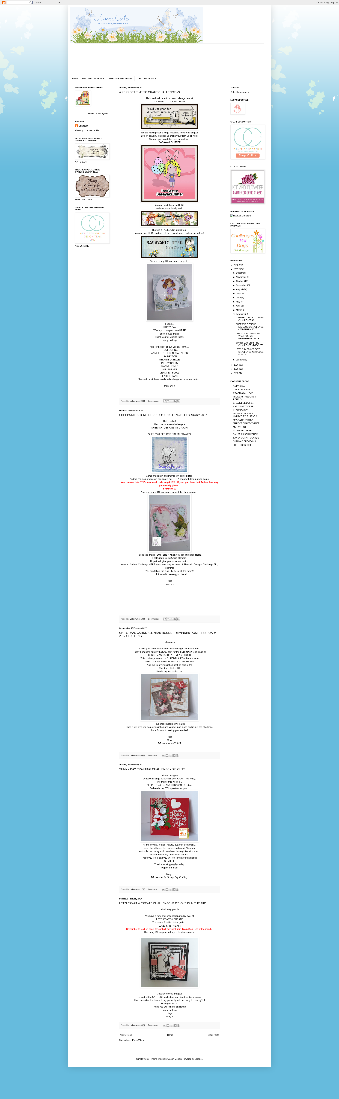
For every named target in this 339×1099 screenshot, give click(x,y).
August (239, 289)
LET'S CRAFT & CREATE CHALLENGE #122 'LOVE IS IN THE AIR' (162, 903)
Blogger (198, 1059)
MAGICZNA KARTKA (243, 420)
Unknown (83, 126)
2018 (236, 265)
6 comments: (153, 401)
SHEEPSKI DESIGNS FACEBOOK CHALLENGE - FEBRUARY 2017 (163, 415)
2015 (236, 369)
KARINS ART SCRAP (243, 406)
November (241, 277)
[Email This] (164, 401)
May (238, 302)
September (241, 285)
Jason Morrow (175, 1059)
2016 (236, 365)
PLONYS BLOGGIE (242, 430)
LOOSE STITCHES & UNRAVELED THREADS (245, 414)
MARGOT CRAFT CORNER (246, 423)
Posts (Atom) (138, 1040)
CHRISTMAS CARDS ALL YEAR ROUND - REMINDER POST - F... (248, 336)
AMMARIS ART (240, 386)
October (240, 281)
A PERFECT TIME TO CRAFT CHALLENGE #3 (149, 92)
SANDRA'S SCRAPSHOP (245, 434)
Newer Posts (126, 1035)
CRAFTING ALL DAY (243, 393)
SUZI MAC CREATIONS (244, 441)
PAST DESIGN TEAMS (93, 78)
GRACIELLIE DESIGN (243, 403)
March (239, 310)
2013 (236, 373)
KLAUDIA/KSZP (240, 410)
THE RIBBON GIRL (242, 445)
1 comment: (153, 755)
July (238, 293)
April (238, 306)
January (240, 360)
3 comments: (153, 619)
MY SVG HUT (239, 427)
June (238, 297)
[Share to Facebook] (175, 401)
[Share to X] (171, 401)
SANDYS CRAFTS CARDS (246, 438)
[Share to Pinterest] (178, 401)
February (240, 314)
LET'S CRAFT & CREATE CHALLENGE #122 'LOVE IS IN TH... (249, 352)
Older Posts (213, 1035)
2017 (236, 269)
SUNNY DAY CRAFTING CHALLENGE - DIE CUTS (152, 769)
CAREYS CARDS (241, 389)
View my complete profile (87, 130)
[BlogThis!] (168, 401)
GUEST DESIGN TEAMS (120, 78)
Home (75, 78)
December (241, 273)
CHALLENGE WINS (146, 78)
